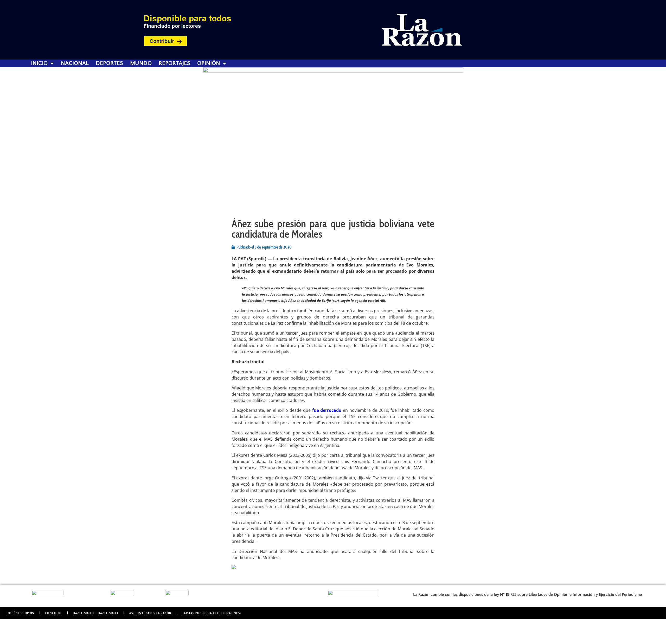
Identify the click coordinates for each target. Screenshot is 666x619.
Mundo (141, 63)
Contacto (53, 613)
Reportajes (174, 63)
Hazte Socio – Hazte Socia (96, 613)
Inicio (39, 63)
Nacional (75, 63)
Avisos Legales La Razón (150, 613)
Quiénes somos (21, 613)
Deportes (109, 63)
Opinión (208, 63)
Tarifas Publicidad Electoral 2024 (211, 613)
